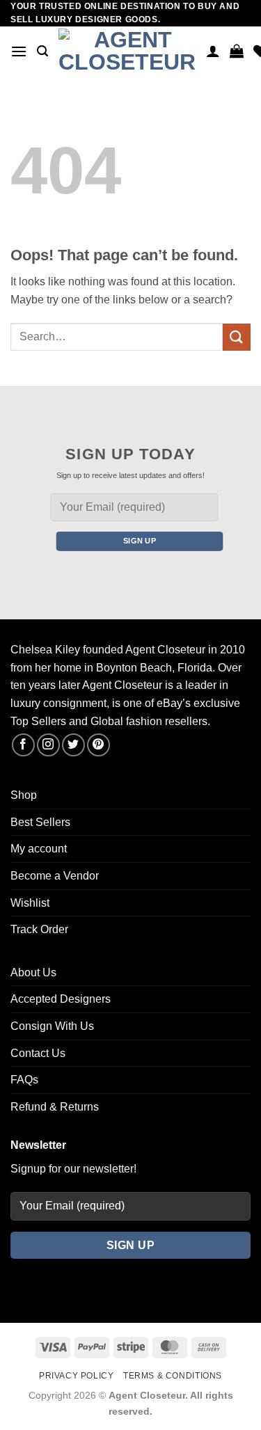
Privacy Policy (76, 1376)
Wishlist (29, 903)
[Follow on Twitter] (73, 744)
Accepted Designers (60, 999)
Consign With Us (52, 1026)
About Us (33, 972)
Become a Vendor (54, 876)
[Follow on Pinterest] (98, 744)
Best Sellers (40, 822)
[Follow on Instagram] (48, 744)
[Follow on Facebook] (23, 744)
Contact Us (37, 1053)
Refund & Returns (54, 1107)
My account (38, 849)
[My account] (213, 50)
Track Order (39, 929)
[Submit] (237, 337)
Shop (23, 795)
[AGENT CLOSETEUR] (127, 51)
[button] (18, 51)
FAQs (24, 1080)
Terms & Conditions (172, 1376)
